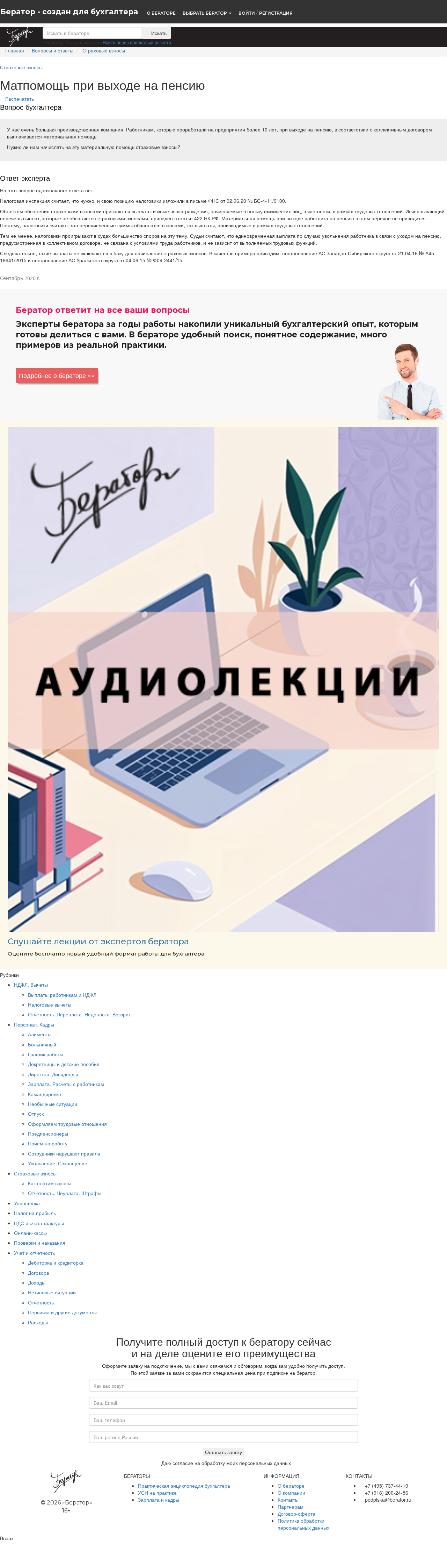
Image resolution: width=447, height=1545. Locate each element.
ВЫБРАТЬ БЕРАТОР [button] (205, 12)
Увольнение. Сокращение (57, 1163)
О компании (291, 1492)
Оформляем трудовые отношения (67, 1123)
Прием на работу (47, 1143)
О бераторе (291, 1485)
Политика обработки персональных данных (303, 1524)
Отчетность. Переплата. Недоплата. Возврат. (80, 1014)
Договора (38, 1272)
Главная (14, 50)
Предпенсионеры (48, 1133)
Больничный (42, 1044)
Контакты (288, 1499)
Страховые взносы (103, 50)
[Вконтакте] (349, 1510)
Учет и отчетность (34, 1252)
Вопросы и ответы (52, 50)
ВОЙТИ (247, 12)
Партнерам (290, 1506)
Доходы (36, 1282)
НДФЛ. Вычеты (31, 984)
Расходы (38, 1322)
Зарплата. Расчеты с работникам (66, 1083)
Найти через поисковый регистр (137, 43)
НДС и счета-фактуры (39, 1222)
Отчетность (41, 1302)
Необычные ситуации (52, 1103)
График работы (45, 1054)
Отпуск (36, 1113)
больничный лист (84, 43)
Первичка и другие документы (62, 1312)
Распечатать (19, 98)
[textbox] (92, 33)
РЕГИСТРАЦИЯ (276, 12)
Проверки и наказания (39, 1242)
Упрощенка (27, 1203)
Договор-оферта (296, 1513)
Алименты (39, 1034)
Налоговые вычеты (49, 1004)
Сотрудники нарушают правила (64, 1153)
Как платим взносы (49, 1183)
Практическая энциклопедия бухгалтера (184, 1485)
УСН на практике (157, 1492)
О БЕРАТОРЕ (161, 12)
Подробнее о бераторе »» (57, 375)
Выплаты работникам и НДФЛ (62, 994)
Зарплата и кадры (158, 1499)
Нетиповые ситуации (52, 1292)
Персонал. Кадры (34, 1024)
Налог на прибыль (35, 1212)
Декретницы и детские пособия (64, 1063)
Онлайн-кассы (30, 1232)
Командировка (44, 1093)
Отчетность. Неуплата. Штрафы (64, 1192)
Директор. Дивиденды (53, 1074)
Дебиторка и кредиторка (55, 1262)
